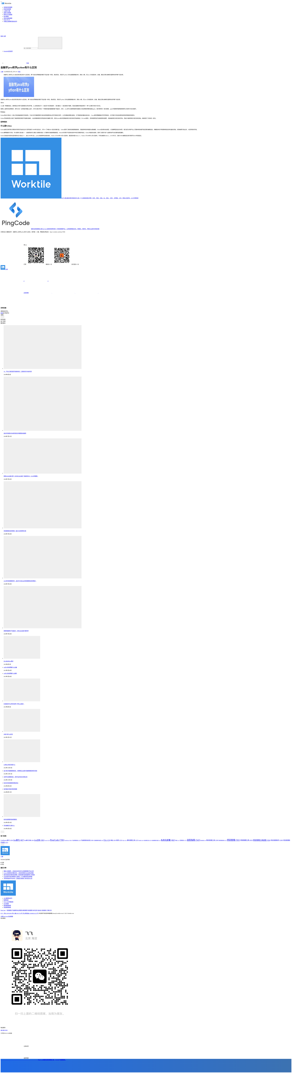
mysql (47, 840)
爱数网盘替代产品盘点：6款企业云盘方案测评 (16, 630)
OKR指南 (6, 903)
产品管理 (14, 910)
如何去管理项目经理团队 (10, 819)
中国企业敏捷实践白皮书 (10, 21)
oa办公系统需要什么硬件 (10, 673)
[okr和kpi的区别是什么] (22, 761)
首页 (8, 51)
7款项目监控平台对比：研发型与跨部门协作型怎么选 (18, 878)
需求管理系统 (223, 840)
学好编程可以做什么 (9, 825)
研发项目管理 (7, 9)
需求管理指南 (7, 905)
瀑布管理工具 (132, 840)
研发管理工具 (147, 840)
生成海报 (26, 292)
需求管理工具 (212, 840)
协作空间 (34, 910)
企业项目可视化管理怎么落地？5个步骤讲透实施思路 (18, 876)
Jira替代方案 (7, 11)
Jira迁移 (39, 840)
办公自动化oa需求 (8, 661)
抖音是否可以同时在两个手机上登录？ (14, 704)
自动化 (39, 910)
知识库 (141, 840)
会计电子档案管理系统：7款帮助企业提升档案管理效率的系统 (20, 770)
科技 (19, 71)
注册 (4, 36)
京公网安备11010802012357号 (19, 913)
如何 (119, 840)
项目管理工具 (246, 840)
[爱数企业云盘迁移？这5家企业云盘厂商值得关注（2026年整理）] (43, 473)
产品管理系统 (76, 840)
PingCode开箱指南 (8, 901)
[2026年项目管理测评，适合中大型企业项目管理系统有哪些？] (43, 578)
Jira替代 (18, 840)
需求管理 (203, 840)
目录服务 (44, 910)
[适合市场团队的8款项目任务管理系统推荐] (43, 430)
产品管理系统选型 (87, 840)
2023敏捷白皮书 (8, 898)
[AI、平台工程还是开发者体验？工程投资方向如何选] (43, 368)
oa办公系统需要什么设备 (10, 667)
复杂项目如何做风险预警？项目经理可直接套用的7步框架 (19, 874)
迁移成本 (183, 840)
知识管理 (6, 16)
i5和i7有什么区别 (8, 734)
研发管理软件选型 (156, 840)
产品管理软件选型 (98, 840)
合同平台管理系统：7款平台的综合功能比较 (15, 777)
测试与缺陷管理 (8, 18)
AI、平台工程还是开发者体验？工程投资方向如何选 (18, 371)
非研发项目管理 (8, 7)
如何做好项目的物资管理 (10, 789)
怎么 (125, 840)
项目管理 (233, 840)
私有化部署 (168, 840)
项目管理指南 (7, 907)
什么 (106, 840)
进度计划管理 (7, 12)
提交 (2, 314)
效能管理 (24, 910)
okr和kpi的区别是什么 (9, 764)
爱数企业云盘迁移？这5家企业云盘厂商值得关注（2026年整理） (21, 476)
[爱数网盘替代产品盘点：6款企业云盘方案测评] (43, 628)
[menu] (1, 1)
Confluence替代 (7, 840)
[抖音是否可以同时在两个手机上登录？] (22, 701)
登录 (2, 36)
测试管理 (29, 910)
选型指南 (193, 840)
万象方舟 (49, 910)
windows (68, 840)
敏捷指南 (6, 900)
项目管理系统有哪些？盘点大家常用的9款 (15, 531)
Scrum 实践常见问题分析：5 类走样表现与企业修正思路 (19, 873)
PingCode (57, 840)
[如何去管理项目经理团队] (22, 816)
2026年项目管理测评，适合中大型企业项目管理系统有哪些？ (20, 581)
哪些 (113, 840)
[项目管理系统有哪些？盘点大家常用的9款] (43, 528)
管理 (177, 840)
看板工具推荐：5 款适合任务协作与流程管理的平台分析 (19, 871)
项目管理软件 (277, 840)
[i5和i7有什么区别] (22, 731)
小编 (2, 71)
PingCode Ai (7, 19)
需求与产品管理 (8, 14)
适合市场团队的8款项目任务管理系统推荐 (15, 433)
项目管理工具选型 (261, 840)
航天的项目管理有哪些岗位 (11, 783)
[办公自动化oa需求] (22, 658)
